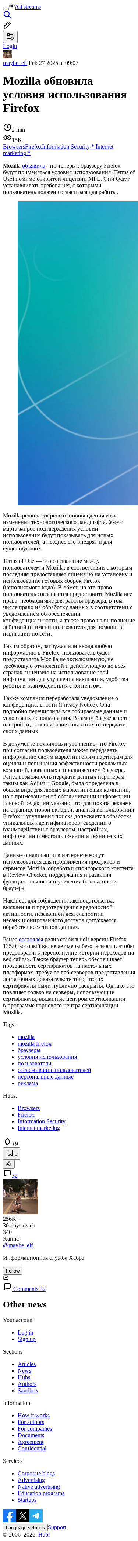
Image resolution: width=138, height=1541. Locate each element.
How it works (34, 1415)
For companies (35, 1428)
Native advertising (39, 1486)
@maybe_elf (18, 1245)
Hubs (24, 1377)
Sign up (27, 1339)
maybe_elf (15, 63)
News (24, 1371)
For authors (31, 1422)
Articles (27, 1364)
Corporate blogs (36, 1473)
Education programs (41, 1493)
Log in (25, 1332)
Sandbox (28, 1390)
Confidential (32, 1448)
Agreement (30, 1442)
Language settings (25, 1527)
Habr (43, 1534)
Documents (31, 1435)
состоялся (31, 939)
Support (57, 1527)
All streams (28, 7)
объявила (33, 165)
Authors (27, 1384)
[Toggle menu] (6, 9)
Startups (27, 1500)
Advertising (31, 1480)
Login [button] (10, 46)
